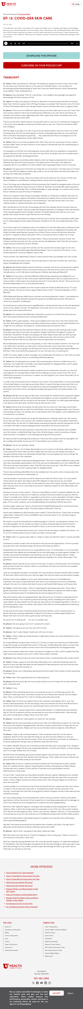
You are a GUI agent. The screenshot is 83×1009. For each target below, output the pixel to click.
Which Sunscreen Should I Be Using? (19, 882)
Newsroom (8, 947)
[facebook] (37, 983)
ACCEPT (57, 993)
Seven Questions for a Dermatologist (20, 873)
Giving (7, 941)
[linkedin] (45, 983)
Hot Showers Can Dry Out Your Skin (19, 903)
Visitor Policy (49, 935)
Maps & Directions (11, 944)
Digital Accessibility (51, 941)
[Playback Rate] (77, 43)
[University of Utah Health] (8, 4)
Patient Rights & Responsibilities (56, 930)
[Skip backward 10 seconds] (11, 43)
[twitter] (33, 983)
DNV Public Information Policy (55, 947)
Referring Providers (11, 950)
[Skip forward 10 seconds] (15, 43)
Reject (70, 993)
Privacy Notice (25, 1004)
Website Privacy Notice (52, 944)
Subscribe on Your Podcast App (41, 65)
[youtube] (41, 983)
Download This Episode (42, 55)
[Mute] (19, 43)
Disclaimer (48, 938)
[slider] (47, 43)
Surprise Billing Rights (52, 953)
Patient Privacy (50, 933)
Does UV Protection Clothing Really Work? (21, 895)
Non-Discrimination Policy (53, 950)
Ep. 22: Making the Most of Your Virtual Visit (22, 907)
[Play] (6, 43)
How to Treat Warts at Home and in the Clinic (23, 876)
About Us (8, 927)
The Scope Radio (24, 14)
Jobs (6, 938)
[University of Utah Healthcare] (41, 966)
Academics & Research (12, 930)
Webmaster (49, 956)
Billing (7, 933)
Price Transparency (51, 927)
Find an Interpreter (11, 935)
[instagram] (49, 983)
